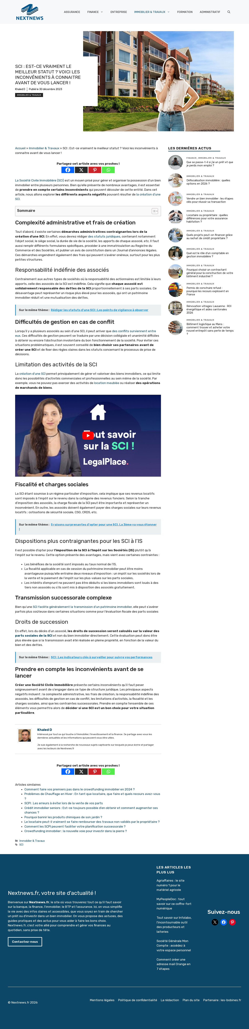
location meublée (106, 383)
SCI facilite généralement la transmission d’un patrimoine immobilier (82, 607)
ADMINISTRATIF (210, 12)
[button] (229, 12)
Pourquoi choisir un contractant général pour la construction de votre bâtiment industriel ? (209, 273)
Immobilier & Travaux (29, 95)
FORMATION (184, 12)
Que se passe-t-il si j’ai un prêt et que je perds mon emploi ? (209, 164)
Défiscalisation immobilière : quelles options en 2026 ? (208, 182)
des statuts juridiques (104, 236)
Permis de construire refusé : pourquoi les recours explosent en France (207, 291)
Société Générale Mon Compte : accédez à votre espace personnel (174, 945)
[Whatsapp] (108, 170)
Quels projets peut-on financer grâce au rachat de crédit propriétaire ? (209, 236)
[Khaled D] (24, 741)
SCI (21, 844)
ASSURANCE (72, 12)
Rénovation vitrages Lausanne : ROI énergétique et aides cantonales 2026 (208, 309)
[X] (81, 170)
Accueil (20, 148)
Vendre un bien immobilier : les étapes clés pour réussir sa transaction (209, 200)
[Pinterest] (94, 170)
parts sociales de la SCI (33, 635)
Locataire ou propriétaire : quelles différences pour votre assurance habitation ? (207, 218)
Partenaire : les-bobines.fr (222, 1000)
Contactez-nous (25, 941)
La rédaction (170, 1000)
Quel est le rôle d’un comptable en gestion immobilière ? (207, 255)
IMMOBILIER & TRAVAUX (149, 12)
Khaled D (20, 89)
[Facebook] (67, 170)
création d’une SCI (32, 373)
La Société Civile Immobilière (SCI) (39, 180)
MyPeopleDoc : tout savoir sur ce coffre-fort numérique (174, 903)
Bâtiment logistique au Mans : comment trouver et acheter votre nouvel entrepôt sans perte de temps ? (210, 329)
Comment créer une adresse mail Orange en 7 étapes (173, 964)
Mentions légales (102, 1000)
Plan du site (191, 1000)
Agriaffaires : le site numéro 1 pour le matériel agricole (170, 885)
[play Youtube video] (88, 436)
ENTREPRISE (118, 12)
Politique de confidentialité (137, 1000)
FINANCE (93, 12)
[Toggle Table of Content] (153, 211)
